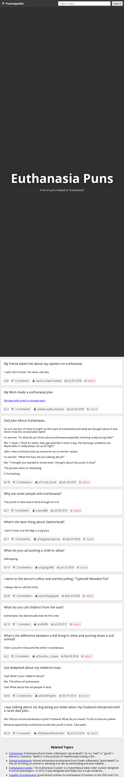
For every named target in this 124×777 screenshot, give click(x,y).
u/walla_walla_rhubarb (50, 409)
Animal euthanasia (20, 760)
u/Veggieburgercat (48, 539)
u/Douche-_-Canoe (47, 656)
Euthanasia (16, 753)
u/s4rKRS (42, 624)
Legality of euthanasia (22, 775)
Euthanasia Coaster (21, 768)
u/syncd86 (42, 510)
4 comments (24, 595)
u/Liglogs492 (46, 567)
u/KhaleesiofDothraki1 (51, 733)
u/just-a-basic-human (49, 381)
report (91, 381)
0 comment (22, 380)
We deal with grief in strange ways (24, 400)
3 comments (24, 482)
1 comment (23, 624)
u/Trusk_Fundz (47, 482)
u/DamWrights (47, 695)
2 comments (22, 409)
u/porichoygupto (48, 596)
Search (117, 3)
